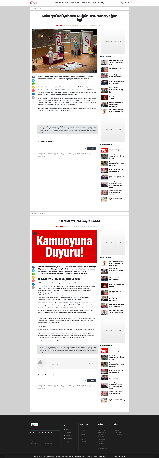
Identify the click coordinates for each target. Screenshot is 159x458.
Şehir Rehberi (101, 446)
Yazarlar (68, 432)
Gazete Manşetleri (103, 448)
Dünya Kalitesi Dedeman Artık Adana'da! (117, 82)
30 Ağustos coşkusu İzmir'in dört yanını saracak (115, 192)
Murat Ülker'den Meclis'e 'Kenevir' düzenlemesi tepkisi (116, 62)
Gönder (92, 148)
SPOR (90, 3)
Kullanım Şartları (49, 439)
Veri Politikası (34, 443)
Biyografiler (118, 432)
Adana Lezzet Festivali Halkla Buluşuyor (116, 170)
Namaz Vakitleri (102, 432)
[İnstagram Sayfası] (37, 432)
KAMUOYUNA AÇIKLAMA (116, 150)
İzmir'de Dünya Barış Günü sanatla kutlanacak (117, 199)
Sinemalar (101, 441)
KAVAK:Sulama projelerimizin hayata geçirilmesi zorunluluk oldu (116, 90)
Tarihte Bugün (102, 439)
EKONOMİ (65, 3)
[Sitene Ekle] (52, 432)
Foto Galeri (69, 426)
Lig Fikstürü (101, 437)
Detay (115, 456)
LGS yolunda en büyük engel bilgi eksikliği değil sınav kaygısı (116, 111)
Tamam (122, 456)
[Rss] (46, 432)
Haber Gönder (49, 443)
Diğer (103, 3)
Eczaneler (100, 435)
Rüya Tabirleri (118, 435)
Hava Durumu (102, 428)
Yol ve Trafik (101, 430)
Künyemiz (69, 438)
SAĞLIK (71, 3)
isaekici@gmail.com (55, 365)
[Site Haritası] (49, 432)
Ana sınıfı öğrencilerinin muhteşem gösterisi (116, 75)
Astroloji (117, 437)
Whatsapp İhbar (49, 441)
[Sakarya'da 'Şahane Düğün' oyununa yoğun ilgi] (64, 51)
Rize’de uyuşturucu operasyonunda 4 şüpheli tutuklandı (117, 163)
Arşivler (68, 435)
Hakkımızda (34, 439)
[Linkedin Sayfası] (43, 432)
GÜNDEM (58, 3)
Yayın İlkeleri (34, 441)
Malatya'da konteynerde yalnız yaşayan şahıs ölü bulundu (117, 156)
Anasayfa (34, 8)
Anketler (117, 430)
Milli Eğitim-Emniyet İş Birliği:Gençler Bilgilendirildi (116, 104)
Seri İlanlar (101, 444)
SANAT (40, 8)
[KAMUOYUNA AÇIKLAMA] (64, 246)
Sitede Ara (118, 428)
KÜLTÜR (84, 3)
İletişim (68, 442)
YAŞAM (77, 3)
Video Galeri (69, 429)
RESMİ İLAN (96, 3)
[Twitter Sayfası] (34, 432)
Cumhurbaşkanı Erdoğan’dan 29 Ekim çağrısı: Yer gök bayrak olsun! (116, 184)
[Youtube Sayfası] (40, 432)
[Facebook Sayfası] (31, 432)
